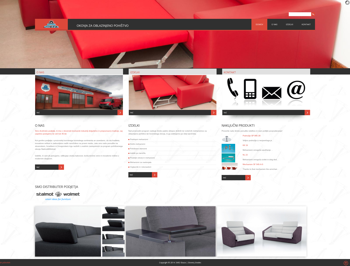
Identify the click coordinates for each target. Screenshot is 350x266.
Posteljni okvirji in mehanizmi (142, 158)
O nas (274, 24)
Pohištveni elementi (138, 149)
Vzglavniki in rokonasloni (140, 167)
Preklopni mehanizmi (139, 139)
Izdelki (289, 24)
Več (38, 112)
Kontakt (306, 24)
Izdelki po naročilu (138, 153)
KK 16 (245, 145)
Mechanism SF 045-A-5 (253, 164)
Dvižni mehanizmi (137, 144)
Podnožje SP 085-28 (251, 136)
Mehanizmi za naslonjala (140, 162)
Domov (259, 24)
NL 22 (245, 155)
